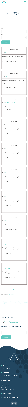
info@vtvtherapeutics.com (10, 397)
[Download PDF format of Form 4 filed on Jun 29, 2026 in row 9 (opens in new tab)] (10, 257)
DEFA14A (7, 268)
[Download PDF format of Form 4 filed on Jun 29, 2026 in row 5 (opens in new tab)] (10, 161)
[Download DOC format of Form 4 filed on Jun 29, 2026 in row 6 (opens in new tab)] (4, 185)
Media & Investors (10, 376)
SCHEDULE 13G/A (10, 102)
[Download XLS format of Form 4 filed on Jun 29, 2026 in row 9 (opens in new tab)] (7, 257)
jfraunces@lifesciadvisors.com (12, 321)
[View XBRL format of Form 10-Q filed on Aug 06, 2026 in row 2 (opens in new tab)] (13, 91)
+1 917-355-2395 (14, 322)
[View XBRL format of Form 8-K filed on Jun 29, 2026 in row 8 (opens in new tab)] (13, 233)
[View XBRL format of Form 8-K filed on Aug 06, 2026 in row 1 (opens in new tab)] (13, 65)
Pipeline (6, 372)
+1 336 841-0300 (8, 394)
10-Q (6, 76)
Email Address (4, 330)
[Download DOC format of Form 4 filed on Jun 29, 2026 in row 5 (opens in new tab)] (4, 161)
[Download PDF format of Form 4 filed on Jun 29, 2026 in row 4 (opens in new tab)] (10, 137)
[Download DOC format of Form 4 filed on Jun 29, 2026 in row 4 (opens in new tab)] (4, 137)
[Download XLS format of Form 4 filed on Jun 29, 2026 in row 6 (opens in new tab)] (7, 185)
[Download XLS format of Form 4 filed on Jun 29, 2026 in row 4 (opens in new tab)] (7, 137)
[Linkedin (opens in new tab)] (12, 403)
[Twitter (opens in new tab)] (15, 403)
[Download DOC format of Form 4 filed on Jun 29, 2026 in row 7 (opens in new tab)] (4, 209)
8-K (6, 52)
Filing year (3, 34)
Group (2, 28)
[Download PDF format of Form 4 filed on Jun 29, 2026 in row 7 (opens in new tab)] (10, 209)
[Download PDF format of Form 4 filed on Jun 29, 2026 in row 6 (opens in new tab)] (10, 185)
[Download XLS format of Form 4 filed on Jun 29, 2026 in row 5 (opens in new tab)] (7, 161)
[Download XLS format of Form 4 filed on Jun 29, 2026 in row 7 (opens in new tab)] (7, 209)
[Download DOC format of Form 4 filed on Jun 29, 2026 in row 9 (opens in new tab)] (4, 257)
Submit (6, 337)
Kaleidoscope (11, 294)
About (5, 365)
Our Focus (7, 369)
